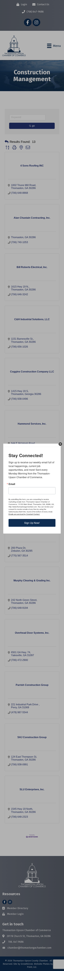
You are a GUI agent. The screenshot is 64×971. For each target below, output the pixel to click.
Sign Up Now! (32, 523)
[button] (60, 444)
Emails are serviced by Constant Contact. (24, 514)
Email (12, 484)
